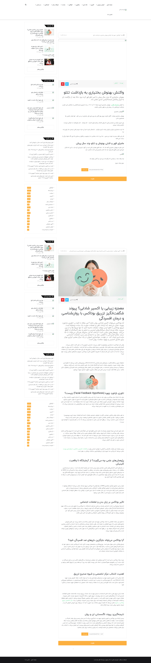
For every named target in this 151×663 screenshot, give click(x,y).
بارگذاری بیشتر (40, 69)
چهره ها (114, 35)
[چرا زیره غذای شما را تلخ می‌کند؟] (49, 87)
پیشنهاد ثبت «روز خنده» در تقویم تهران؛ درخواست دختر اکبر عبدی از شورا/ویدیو (41, 162)
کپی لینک (85, 170)
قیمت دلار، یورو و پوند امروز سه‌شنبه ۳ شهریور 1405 (40, 173)
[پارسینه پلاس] (123, 9)
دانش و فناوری (49, 210)
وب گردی (48, 139)
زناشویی (78, 5)
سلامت (63, 5)
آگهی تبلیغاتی (49, 224)
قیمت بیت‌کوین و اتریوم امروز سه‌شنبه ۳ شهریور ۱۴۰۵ (40, 166)
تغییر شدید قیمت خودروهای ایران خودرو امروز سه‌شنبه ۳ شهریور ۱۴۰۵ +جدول (42, 177)
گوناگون (70, 5)
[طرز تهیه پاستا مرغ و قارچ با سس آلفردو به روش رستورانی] (49, 120)
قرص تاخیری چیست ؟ (48, 55)
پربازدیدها (50, 190)
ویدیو (51, 199)
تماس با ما (109, 14)
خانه (122, 35)
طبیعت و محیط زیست (47, 230)
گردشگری (47, 5)
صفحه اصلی (109, 5)
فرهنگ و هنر (55, 5)
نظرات (92, 179)
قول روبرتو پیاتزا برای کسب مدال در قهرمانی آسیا (41, 142)
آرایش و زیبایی (100, 5)
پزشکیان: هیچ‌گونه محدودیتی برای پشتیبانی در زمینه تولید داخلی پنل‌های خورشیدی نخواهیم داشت (40, 158)
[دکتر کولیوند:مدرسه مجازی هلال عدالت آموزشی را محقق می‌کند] (49, 62)
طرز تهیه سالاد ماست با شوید (35, 100)
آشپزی (92, 5)
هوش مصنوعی (49, 227)
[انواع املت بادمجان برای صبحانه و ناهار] (49, 94)
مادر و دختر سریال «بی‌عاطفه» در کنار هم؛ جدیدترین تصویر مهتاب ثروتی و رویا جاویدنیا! (40, 170)
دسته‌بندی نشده (49, 204)
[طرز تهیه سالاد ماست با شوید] (49, 102)
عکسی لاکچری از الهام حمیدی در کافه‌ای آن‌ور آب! (41, 154)
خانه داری (85, 5)
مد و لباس (38, 5)
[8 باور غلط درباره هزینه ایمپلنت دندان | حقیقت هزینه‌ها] (49, 49)
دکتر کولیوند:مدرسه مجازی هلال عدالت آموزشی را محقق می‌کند (35, 61)
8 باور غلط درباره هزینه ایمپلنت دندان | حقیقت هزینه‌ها (37, 48)
